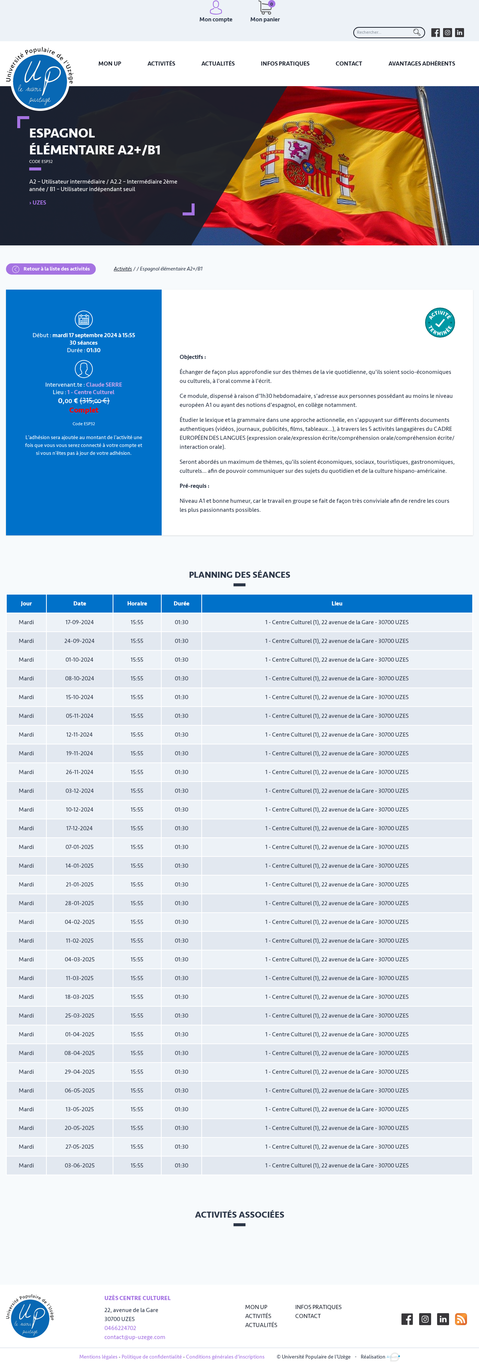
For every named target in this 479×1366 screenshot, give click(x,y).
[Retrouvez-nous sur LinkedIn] (459, 32)
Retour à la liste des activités (56, 269)
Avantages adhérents (421, 63)
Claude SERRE (104, 385)
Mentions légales (98, 1357)
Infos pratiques (285, 63)
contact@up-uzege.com (134, 1337)
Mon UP (109, 63)
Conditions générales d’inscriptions (225, 1357)
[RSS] (461, 1319)
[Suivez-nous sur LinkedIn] (443, 1319)
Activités (161, 63)
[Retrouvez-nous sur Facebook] (435, 32)
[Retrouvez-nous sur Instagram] (447, 32)
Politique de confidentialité (152, 1357)
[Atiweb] (393, 1356)
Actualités (218, 63)
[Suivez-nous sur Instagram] (425, 1319)
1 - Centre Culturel (91, 392)
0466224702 (120, 1328)
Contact (349, 63)
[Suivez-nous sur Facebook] (407, 1319)
